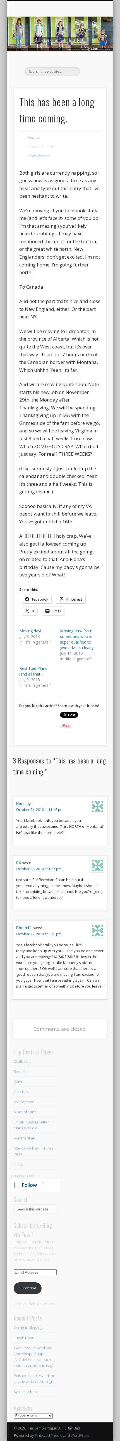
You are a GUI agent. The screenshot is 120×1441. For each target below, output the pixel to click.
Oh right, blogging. (28, 1327)
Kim (20, 803)
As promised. (24, 1101)
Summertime (24, 1138)
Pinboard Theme (49, 1435)
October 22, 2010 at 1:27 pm (38, 869)
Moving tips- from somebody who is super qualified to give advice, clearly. (77, 639)
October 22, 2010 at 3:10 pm (38, 934)
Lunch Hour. (24, 1337)
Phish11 (24, 927)
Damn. (19, 1081)
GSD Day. (21, 1091)
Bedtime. (21, 1071)
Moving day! (30, 630)
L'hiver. (20, 1164)
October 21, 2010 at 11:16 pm (39, 809)
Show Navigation (92, 48)
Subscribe (27, 1287)
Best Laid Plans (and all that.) (33, 671)
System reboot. (27, 1391)
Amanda (34, 137)
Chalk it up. (23, 1061)
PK (18, 862)
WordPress (80, 1435)
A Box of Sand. (25, 1111)
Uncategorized (39, 156)
